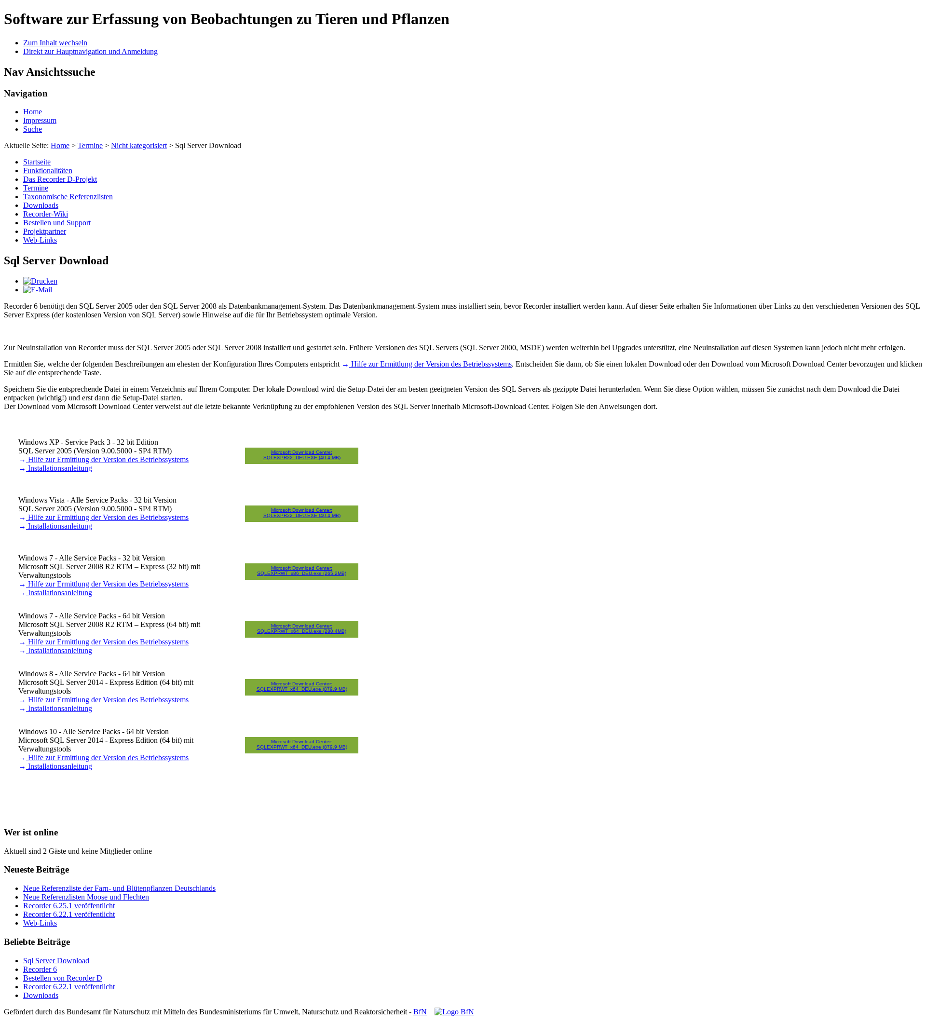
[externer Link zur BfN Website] (454, 1012)
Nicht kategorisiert (139, 145)
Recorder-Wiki (45, 214)
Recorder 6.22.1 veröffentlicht (69, 914)
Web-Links (40, 240)
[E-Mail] (37, 290)
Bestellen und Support (57, 222)
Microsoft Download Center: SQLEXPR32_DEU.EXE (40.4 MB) (301, 512)
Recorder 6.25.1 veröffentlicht (69, 905)
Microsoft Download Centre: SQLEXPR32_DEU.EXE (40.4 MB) (301, 455)
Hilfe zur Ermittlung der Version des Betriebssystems (430, 364)
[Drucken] (40, 281)
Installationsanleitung (59, 468)
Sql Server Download (56, 960)
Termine (90, 145)
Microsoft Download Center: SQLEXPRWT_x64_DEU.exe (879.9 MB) (302, 686)
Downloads (40, 205)
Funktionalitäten (47, 170)
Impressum (39, 120)
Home (32, 112)
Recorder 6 (40, 969)
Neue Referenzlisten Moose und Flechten (86, 897)
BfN (420, 1012)
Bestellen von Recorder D (62, 978)
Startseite (37, 162)
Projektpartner (44, 231)
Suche (32, 129)
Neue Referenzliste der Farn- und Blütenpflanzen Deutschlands (119, 888)
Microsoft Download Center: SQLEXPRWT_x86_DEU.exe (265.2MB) (301, 570)
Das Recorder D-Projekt (60, 179)
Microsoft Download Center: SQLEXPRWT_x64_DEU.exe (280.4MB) (301, 628)
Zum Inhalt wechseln (55, 43)
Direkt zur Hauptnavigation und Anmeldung (90, 51)
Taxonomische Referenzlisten (68, 196)
